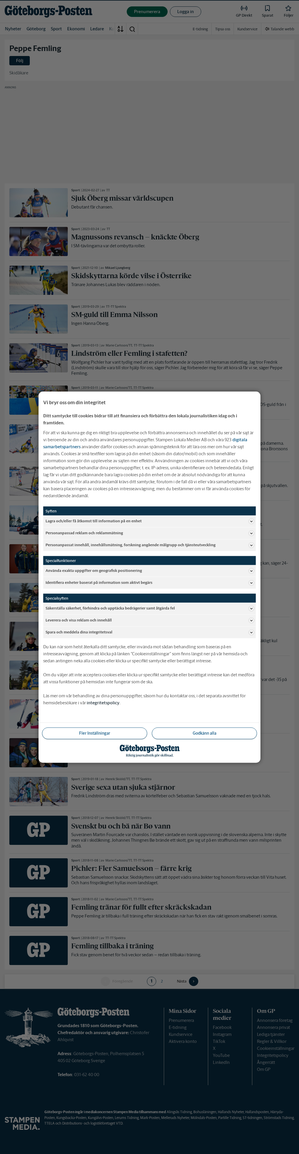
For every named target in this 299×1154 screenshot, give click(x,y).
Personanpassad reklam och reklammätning (84, 532)
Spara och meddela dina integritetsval (79, 632)
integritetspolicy (103, 702)
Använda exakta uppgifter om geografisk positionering (94, 570)
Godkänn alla (204, 733)
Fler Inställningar (94, 733)
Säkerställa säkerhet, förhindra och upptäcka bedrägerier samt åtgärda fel (110, 608)
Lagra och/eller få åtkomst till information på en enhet (94, 521)
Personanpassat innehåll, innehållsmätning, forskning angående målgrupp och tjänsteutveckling (130, 544)
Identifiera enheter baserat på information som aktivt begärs (99, 582)
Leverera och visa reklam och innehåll (79, 620)
